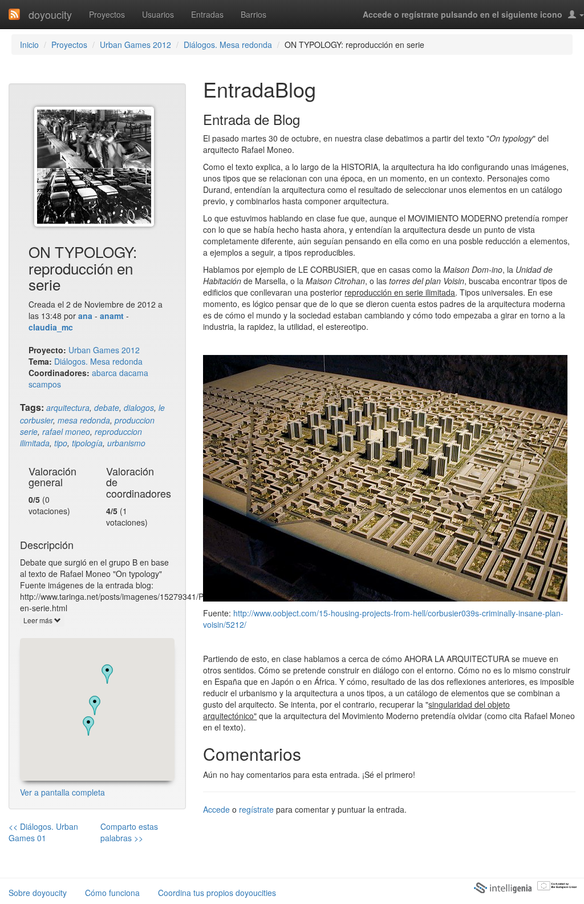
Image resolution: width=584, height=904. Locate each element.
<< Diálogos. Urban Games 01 (43, 832)
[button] (88, 726)
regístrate (256, 809)
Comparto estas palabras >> (129, 832)
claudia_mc (51, 327)
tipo (60, 443)
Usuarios (158, 14)
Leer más (38, 620)
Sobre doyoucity (38, 892)
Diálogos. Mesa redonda (228, 44)
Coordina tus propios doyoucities (217, 892)
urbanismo (126, 443)
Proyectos (107, 14)
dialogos (139, 407)
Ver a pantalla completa (62, 792)
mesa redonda (84, 420)
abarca (104, 372)
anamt (112, 315)
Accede (216, 809)
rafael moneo (66, 431)
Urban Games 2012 (135, 44)
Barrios (253, 14)
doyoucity (50, 14)
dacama (133, 372)
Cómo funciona (112, 892)
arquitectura (68, 407)
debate (106, 407)
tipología (87, 443)
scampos (45, 384)
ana (85, 315)
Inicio (29, 44)
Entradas (207, 14)
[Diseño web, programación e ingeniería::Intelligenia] (502, 887)
